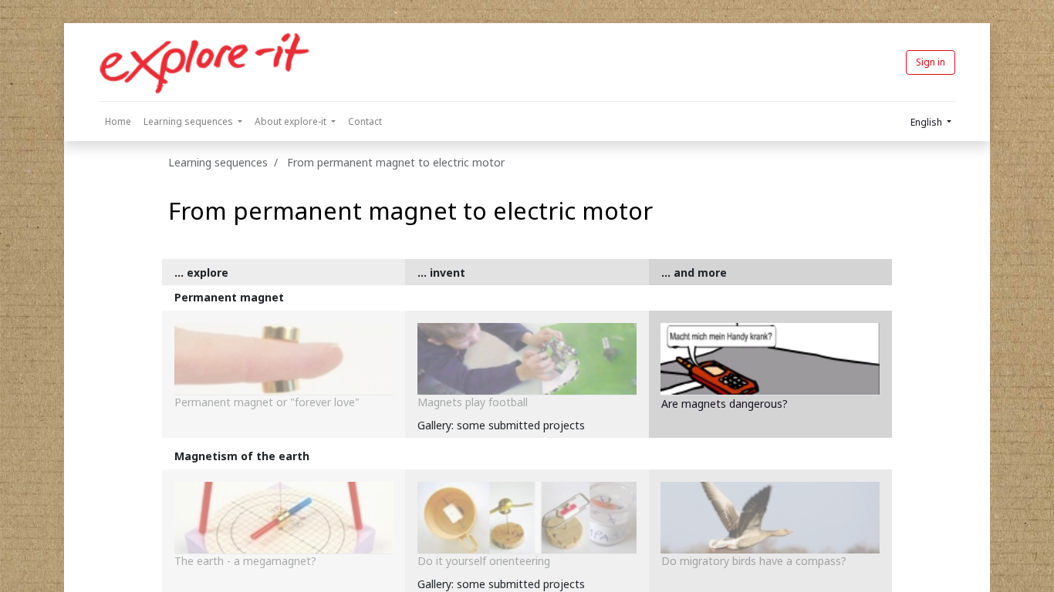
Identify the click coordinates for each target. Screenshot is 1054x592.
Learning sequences (218, 162)
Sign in (930, 62)
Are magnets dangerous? (724, 403)
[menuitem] (118, 122)
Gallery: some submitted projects (501, 425)
